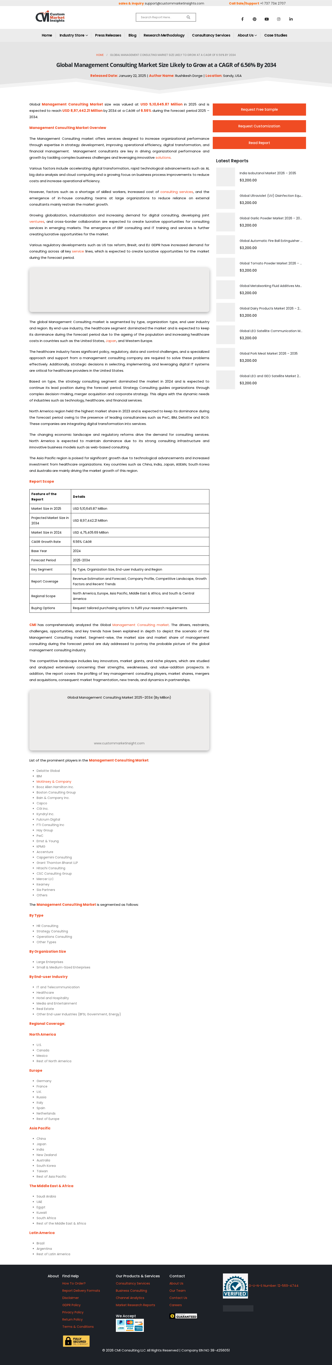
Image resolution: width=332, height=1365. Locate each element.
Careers (175, 1305)
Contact (177, 1276)
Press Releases (108, 35)
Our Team (177, 1290)
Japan (111, 340)
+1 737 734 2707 (273, 3)
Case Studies (275, 35)
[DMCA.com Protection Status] (273, 1308)
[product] (225, 176)
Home (47, 35)
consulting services (176, 191)
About (53, 1276)
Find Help (70, 1276)
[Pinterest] (254, 19)
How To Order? (74, 1283)
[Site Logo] (60, 20)
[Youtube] (266, 19)
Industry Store (72, 35)
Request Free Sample (259, 109)
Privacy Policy (73, 1312)
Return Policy (72, 1319)
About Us (245, 35)
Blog (132, 35)
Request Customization (259, 126)
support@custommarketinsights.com (174, 3)
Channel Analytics (130, 1298)
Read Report (259, 142)
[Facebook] (242, 19)
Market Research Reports (135, 1305)
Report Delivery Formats (81, 1290)
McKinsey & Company (54, 781)
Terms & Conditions (78, 1326)
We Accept (126, 1316)
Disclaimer (70, 1298)
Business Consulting (131, 1290)
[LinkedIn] (291, 19)
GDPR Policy (71, 1305)
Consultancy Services (211, 35)
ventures (36, 221)
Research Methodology (164, 35)
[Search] (188, 17)
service (78, 251)
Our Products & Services (138, 1276)
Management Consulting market (140, 624)
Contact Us (178, 1298)
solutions (163, 157)
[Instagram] (279, 19)
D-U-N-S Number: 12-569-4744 (273, 1285)
